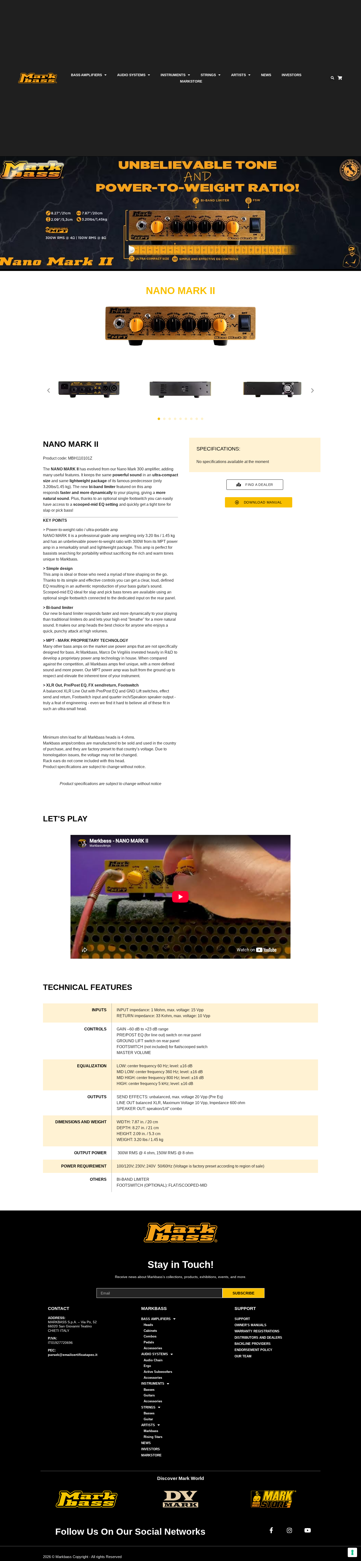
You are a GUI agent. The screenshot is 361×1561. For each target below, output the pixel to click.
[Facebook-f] (271, 1530)
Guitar (148, 1419)
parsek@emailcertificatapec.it (72, 1355)
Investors (291, 75)
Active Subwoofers (158, 1372)
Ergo (147, 1366)
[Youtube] (308, 1530)
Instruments (173, 75)
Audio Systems (131, 75)
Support (242, 1319)
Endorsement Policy (253, 1350)
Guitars (149, 1395)
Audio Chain (153, 1360)
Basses (149, 1390)
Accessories (153, 1348)
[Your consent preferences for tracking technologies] (352, 1552)
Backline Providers (253, 1344)
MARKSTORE (191, 81)
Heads (148, 1325)
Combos (150, 1336)
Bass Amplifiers (86, 75)
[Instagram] (289, 1530)
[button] (332, 78)
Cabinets (150, 1331)
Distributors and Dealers (258, 1337)
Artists (238, 75)
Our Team (243, 1356)
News (266, 75)
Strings (208, 75)
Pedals (149, 1342)
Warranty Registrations (257, 1331)
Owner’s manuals (250, 1325)
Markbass (151, 1431)
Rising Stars (153, 1437)
